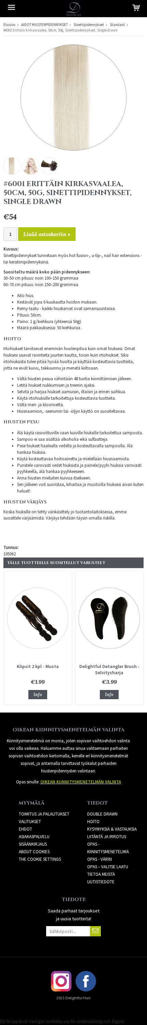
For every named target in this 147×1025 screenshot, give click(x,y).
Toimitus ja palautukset (44, 814)
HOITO (93, 821)
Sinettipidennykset (89, 24)
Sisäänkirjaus (33, 844)
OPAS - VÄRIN (99, 859)
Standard (117, 24)
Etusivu (9, 24)
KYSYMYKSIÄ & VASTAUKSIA (112, 829)
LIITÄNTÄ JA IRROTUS (106, 837)
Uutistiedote (101, 882)
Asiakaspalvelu (34, 837)
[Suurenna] (73, 97)
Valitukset (30, 821)
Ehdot (25, 829)
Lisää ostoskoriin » (46, 234)
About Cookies (34, 852)
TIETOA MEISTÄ (101, 874)
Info (38, 694)
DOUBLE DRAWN (102, 814)
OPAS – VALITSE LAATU (107, 867)
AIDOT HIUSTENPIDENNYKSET (44, 24)
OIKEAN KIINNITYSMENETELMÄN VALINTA (80, 782)
